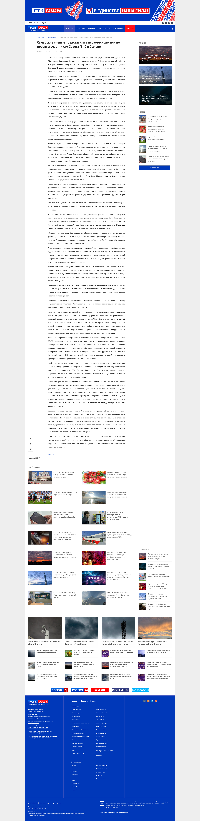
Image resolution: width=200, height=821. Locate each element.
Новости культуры (101, 723)
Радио (107, 28)
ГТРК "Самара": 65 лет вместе (80, 723)
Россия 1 (75, 768)
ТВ (100, 28)
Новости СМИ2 (34, 458)
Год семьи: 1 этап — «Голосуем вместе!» (105, 750)
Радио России (76, 786)
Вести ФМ (75, 790)
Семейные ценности (77, 743)
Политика (51, 454)
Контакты (99, 775)
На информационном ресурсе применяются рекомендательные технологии (43, 737)
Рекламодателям (101, 778)
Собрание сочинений (78, 746)
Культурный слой (101, 726)
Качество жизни (101, 733)
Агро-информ (100, 719)
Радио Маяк (75, 783)
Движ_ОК (99, 755)
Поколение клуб (76, 740)
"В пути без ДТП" (101, 746)
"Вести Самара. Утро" (78, 753)
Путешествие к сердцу (102, 740)
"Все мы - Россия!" (101, 713)
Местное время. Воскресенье (80, 729)
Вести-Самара (76, 716)
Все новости (154, 168)
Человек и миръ (101, 729)
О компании (118, 28)
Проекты (91, 28)
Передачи (75, 706)
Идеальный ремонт (102, 743)
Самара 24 (75, 774)
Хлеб (73, 750)
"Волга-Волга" (100, 736)
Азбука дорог (100, 716)
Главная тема (75, 719)
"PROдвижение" (101, 709)
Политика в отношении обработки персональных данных (40, 732)
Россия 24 (75, 771)
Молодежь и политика (78, 733)
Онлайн (130, 28)
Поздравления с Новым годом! (80, 736)
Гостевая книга (100, 772)
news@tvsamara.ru (44, 716)
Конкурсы (81, 28)
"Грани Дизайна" (76, 709)
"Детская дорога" (76, 713)
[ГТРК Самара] (38, 28)
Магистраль (75, 726)
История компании (101, 765)
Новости (69, 28)
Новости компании (101, 768)
